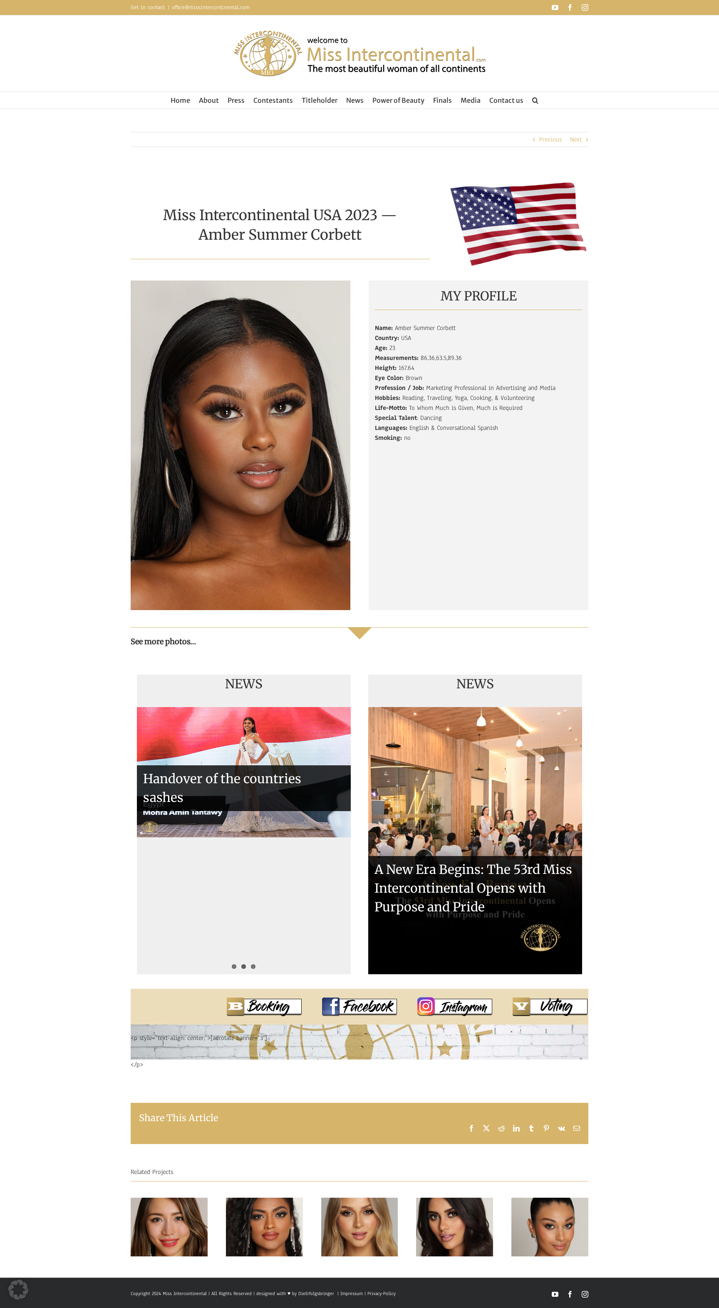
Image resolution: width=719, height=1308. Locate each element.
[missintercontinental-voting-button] (550, 1000)
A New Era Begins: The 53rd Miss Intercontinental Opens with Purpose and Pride (473, 888)
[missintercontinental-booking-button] (264, 1000)
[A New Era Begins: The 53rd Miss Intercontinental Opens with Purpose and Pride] (475, 840)
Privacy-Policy (381, 1293)
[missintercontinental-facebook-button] (359, 1000)
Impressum (351, 1293)
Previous (550, 139)
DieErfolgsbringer (316, 1293)
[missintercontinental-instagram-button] (454, 1000)
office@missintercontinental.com (211, 7)
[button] (535, 100)
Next (576, 139)
